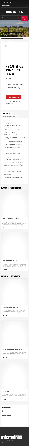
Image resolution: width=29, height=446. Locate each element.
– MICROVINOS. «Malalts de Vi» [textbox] (14, 420)
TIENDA (24, 18)
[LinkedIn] (13, 2)
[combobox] (14, 420)
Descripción (6, 113)
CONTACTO (16, 432)
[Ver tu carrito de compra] (19, 18)
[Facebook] (2, 2)
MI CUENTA (22, 432)
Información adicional (9, 116)
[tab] (6, 113)
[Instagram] (8, 2)
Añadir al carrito (13, 97)
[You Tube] (11, 2)
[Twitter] (5, 2)
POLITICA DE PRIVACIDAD (6, 432)
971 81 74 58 (9, 5)
